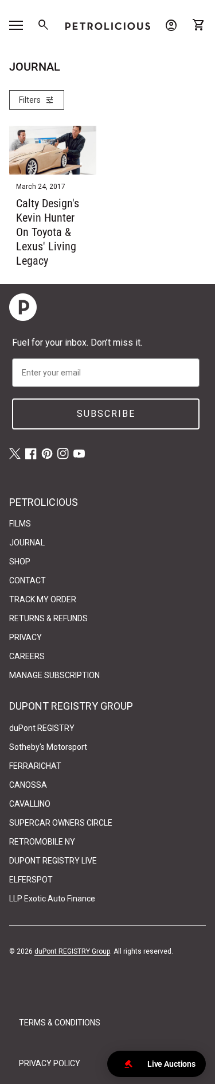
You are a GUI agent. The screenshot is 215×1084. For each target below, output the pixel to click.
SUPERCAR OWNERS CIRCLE (60, 822)
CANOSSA (28, 784)
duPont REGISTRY (42, 728)
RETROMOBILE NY (42, 841)
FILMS (20, 523)
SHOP (19, 561)
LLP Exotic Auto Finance (52, 898)
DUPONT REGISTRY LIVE (53, 860)
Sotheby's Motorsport (48, 747)
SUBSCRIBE (106, 413)
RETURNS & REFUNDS (48, 618)
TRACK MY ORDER (42, 599)
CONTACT (27, 580)
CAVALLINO (29, 803)
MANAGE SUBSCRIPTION (54, 675)
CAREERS (27, 656)
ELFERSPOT (31, 879)
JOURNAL (27, 542)
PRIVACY (25, 637)
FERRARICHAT (35, 766)
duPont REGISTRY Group (72, 951)
